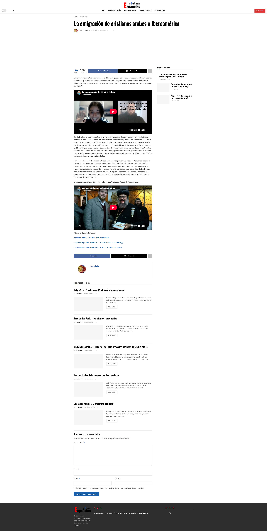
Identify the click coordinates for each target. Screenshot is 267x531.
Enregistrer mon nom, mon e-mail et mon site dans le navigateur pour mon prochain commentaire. (110, 488)
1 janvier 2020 (88, 379)
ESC (103, 10)
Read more (112, 307)
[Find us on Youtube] (20, 10)
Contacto (109, 513)
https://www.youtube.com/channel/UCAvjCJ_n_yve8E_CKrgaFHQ (98, 247)
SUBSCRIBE (260, 11)
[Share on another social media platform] (150, 71)
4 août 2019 (175, 89)
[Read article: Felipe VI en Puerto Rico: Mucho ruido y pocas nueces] (88, 304)
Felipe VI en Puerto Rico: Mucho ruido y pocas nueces (136, 99)
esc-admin (84, 30)
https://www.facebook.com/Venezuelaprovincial (91, 238)
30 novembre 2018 (164, 79)
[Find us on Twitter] (13, 10)
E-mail (77, 479)
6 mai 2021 (94, 30)
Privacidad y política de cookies (126, 513)
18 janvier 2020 (88, 351)
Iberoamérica (83, 17)
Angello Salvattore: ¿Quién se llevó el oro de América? (181, 96)
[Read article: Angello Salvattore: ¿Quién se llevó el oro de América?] (163, 99)
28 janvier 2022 (88, 294)
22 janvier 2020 (88, 322)
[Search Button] (251, 10)
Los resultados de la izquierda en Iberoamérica (96, 375)
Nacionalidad (160, 10)
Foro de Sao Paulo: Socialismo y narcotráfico (135, 103)
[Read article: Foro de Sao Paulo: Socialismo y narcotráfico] (88, 332)
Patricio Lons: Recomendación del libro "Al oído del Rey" (181, 85)
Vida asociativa (130, 10)
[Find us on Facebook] (9, 10)
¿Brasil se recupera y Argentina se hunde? (94, 403)
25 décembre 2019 (89, 407)
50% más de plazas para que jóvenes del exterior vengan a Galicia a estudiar (173, 75)
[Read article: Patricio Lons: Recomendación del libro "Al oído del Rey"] (163, 87)
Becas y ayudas (145, 10)
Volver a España (114, 10)
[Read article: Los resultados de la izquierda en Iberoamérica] (88, 389)
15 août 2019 (176, 101)
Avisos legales (98, 513)
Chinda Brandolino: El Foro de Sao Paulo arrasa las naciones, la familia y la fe (133, 108)
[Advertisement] (133, 48)
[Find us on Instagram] (17, 10)
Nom (76, 469)
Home (75, 17)
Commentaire (79, 443)
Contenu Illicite (143, 513)
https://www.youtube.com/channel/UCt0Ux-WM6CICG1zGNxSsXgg (98, 243)
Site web (117, 479)
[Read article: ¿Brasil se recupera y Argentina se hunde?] (88, 417)
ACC (80, 516)
